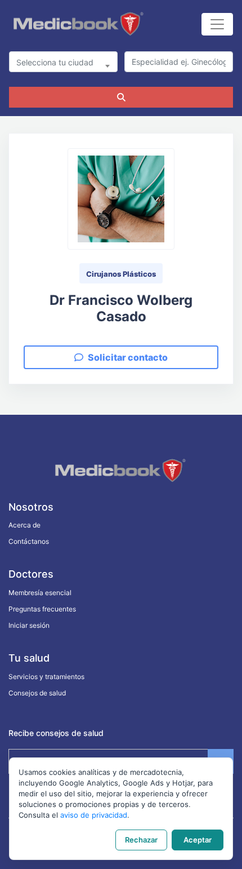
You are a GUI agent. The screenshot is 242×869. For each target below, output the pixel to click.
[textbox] (63, 62)
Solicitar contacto (128, 357)
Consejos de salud (37, 693)
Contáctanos (28, 541)
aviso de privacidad (93, 814)
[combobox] (63, 61)
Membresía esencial (39, 592)
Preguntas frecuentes (42, 609)
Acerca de (24, 525)
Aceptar (197, 839)
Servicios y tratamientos (46, 676)
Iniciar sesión (29, 625)
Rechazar (141, 839)
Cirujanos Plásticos (121, 273)
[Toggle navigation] (217, 24)
